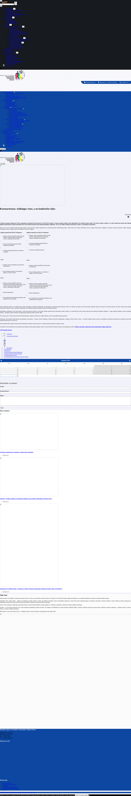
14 (93, 369)
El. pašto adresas (5, 391)
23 (130, 371)
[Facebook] (1, 151)
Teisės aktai (9, 101)
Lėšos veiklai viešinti (11, 144)
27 (74, 373)
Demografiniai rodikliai (14, 124)
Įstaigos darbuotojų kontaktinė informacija (16, 97)
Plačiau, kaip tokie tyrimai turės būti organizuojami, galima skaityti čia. (93, 326)
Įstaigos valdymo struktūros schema (14, 93)
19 (55, 371)
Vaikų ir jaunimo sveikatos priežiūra (14, 119)
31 (17, 375)
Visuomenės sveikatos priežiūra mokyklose (19, 120)
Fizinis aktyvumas (13, 111)
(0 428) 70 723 (125, 82)
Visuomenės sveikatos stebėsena (13, 123)
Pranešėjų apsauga (7, 130)
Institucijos (5, 785)
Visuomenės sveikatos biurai (10, 787)
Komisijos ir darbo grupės (12, 98)
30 (130, 373)
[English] (3, 2)
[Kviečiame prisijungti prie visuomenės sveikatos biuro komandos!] (29, 449)
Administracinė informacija (9, 133)
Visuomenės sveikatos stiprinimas (14, 108)
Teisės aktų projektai (11, 103)
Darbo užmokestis (10, 137)
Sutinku (77, 795)
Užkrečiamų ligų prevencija (15, 112)
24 (17, 373)
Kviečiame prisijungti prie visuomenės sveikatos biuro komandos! (16, 452)
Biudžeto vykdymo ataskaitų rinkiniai (15, 141)
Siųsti (2, 407)
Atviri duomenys (7, 783)
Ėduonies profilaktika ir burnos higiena (18, 115)
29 (111, 373)
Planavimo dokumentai (11, 135)
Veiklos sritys (6, 107)
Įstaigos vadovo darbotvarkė (13, 96)
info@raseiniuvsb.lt (91, 82)
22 (111, 371)
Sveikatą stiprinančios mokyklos (16, 122)
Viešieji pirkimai (10, 140)
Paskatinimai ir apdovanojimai (13, 138)
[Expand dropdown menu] (14, 92)
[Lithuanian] (6, 2)
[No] (89, 795)
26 (55, 373)
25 (37, 373)
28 (93, 373)
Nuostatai (8, 134)
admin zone (33, 792)
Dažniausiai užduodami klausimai (11, 788)
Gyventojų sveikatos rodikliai (16, 126)
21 (93, 371)
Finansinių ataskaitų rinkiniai (13, 142)
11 (37, 369)
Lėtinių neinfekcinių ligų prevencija (17, 113)
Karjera (5, 790)
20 (74, 371)
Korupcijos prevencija (8, 131)
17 (17, 371)
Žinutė (2, 395)
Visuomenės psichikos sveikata (13, 129)
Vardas (2, 386)
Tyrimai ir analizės (10, 104)
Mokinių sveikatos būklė (15, 127)
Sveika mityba (12, 109)
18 (37, 371)
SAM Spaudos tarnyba (6, 330)
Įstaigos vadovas (10, 94)
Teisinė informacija (7, 100)
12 (55, 369)
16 (130, 369)
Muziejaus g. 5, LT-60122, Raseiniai (108, 82)
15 (111, 369)
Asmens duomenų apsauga (9, 784)
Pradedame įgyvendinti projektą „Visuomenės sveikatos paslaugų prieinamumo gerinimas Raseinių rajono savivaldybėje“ (31, 588)
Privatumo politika (84, 795)
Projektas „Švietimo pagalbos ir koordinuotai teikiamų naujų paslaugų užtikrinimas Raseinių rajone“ (26, 498)
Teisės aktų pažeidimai (11, 105)
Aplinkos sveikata (13, 118)
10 (17, 369)
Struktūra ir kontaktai (8, 92)
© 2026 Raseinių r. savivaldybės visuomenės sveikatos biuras (14, 792)
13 (74, 369)
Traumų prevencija (13, 116)
